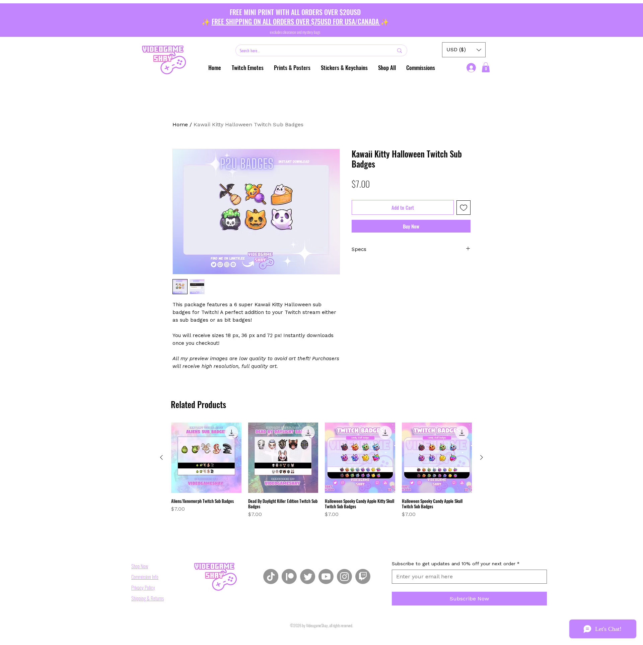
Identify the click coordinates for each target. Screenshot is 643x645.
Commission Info (144, 576)
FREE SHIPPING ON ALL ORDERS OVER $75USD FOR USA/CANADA (296, 21)
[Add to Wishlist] (463, 207)
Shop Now (139, 566)
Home (180, 124)
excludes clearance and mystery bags (295, 32)
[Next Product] (482, 457)
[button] (292, 67)
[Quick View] (206, 458)
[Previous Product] (161, 457)
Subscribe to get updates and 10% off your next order (456, 563)
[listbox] (464, 49)
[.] (472, 67)
